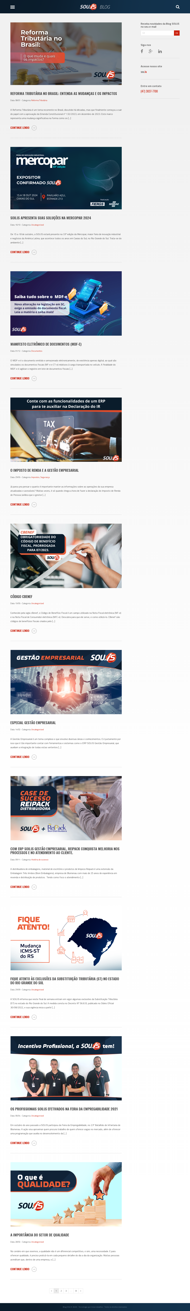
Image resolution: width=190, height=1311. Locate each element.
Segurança (45, 477)
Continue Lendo (20, 128)
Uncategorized (37, 224)
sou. (144, 72)
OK (176, 33)
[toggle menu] (15, 7)
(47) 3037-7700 (149, 91)
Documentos (36, 350)
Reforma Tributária (39, 100)
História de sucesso (39, 859)
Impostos (35, 477)
